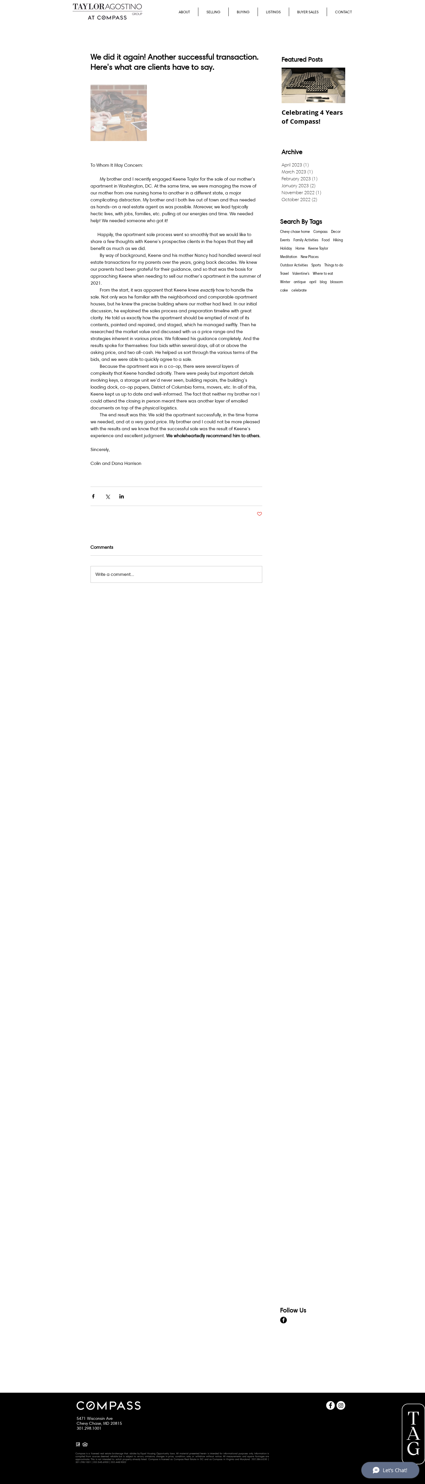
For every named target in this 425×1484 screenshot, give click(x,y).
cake (284, 290)
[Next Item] (336, 85)
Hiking (338, 240)
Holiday (286, 248)
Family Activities (305, 240)
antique (300, 281)
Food (326, 240)
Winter (285, 281)
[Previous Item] (290, 85)
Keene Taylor (318, 248)
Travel (284, 273)
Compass (320, 231)
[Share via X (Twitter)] (107, 496)
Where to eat (323, 273)
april (312, 281)
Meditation (288, 256)
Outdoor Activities (294, 265)
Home (300, 248)
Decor (336, 231)
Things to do (333, 265)
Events (285, 240)
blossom (336, 281)
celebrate (299, 290)
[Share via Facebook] (93, 496)
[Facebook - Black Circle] (283, 1320)
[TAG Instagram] (341, 1405)
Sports (316, 265)
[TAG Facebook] (330, 1405)
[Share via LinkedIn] (121, 496)
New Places (310, 256)
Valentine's (300, 273)
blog (323, 281)
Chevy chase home (295, 231)
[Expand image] (118, 113)
